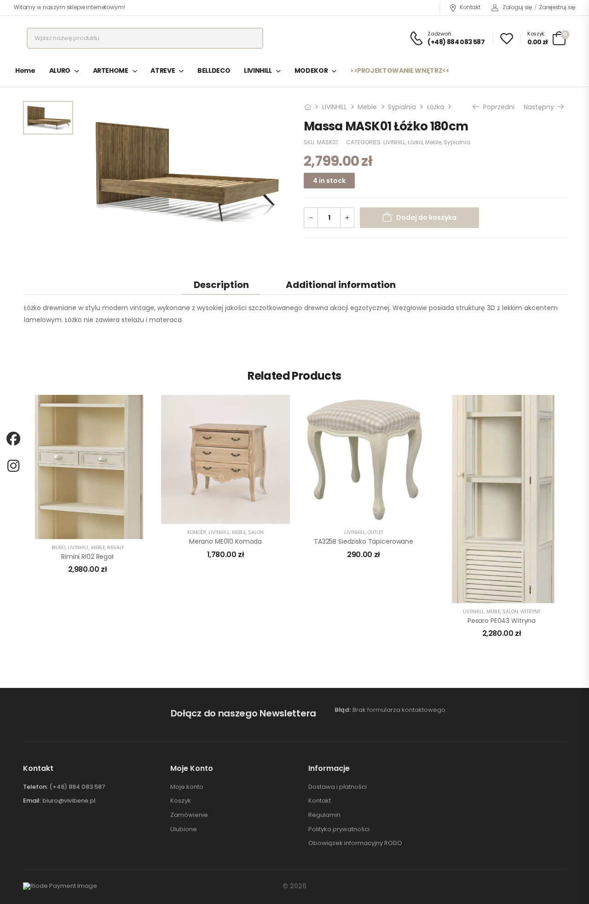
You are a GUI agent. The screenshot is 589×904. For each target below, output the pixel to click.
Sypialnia (402, 107)
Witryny (530, 611)
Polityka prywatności (339, 829)
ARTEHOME (110, 70)
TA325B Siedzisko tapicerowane (363, 541)
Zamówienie (189, 815)
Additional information (341, 284)
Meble (367, 107)
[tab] (221, 284)
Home (25, 70)
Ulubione (183, 829)
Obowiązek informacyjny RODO (355, 843)
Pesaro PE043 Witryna (502, 620)
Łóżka (435, 107)
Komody (196, 532)
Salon (256, 532)
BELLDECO (213, 70)
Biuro (58, 547)
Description (221, 284)
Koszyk (180, 800)
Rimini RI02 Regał (87, 556)
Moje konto (186, 787)
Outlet (375, 532)
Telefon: (35, 786)
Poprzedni (497, 107)
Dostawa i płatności (337, 787)
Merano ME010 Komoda (225, 541)
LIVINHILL (258, 70)
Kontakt (470, 7)
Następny (540, 107)
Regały (115, 547)
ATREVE (162, 70)
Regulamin (324, 815)
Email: (32, 800)
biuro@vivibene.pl (69, 800)
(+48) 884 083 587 (77, 786)
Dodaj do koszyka (426, 218)
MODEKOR (311, 70)
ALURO (59, 70)
